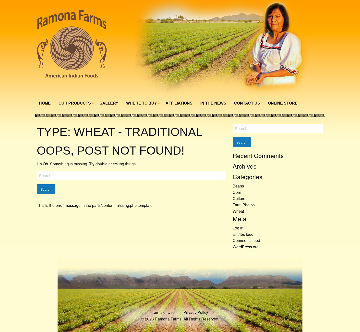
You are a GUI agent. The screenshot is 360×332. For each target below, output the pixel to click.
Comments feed (246, 240)
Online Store (283, 103)
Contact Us (247, 103)
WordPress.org (246, 247)
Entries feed (243, 234)
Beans (238, 186)
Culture (239, 198)
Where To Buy (141, 103)
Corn (237, 192)
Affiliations (179, 103)
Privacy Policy (195, 312)
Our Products (75, 103)
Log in (238, 228)
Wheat (238, 211)
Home (45, 103)
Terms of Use (163, 312)
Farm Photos (244, 205)
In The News (213, 103)
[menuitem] (45, 103)
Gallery (108, 103)
